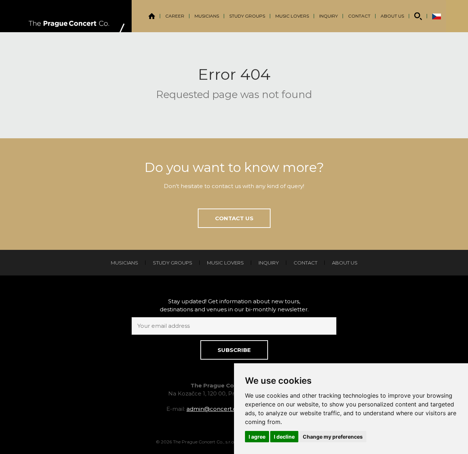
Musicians (207, 16)
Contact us (234, 218)
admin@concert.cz (212, 408)
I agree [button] (257, 437)
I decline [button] (284, 437)
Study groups (247, 16)
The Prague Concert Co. (77, 16)
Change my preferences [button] (333, 437)
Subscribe (234, 349)
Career (174, 16)
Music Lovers (292, 16)
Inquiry (328, 16)
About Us (392, 16)
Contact (359, 16)
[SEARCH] (418, 16)
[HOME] (151, 16)
